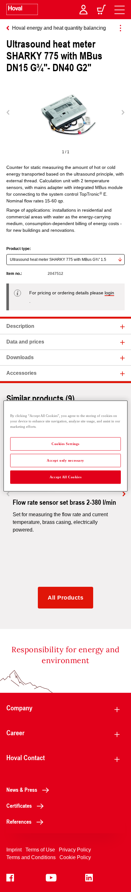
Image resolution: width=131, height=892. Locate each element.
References (18, 821)
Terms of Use (40, 849)
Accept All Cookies (65, 477)
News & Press (21, 789)
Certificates (19, 805)
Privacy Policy (75, 849)
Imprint (14, 849)
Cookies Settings (65, 444)
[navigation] (120, 9)
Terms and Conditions (31, 857)
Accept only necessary (65, 460)
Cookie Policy (75, 857)
